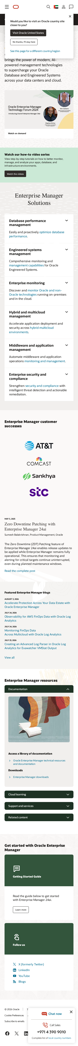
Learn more (20, 909)
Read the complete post (20, 571)
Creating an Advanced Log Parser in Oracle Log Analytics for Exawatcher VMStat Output (35, 646)
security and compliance (42, 386)
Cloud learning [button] (17, 794)
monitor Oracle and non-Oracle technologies (35, 292)
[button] (7, 7)
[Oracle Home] (16, 7)
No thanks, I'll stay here (24, 42)
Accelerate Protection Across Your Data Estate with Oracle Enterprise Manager (37, 605)
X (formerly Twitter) (31, 964)
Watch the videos (15, 173)
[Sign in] (63, 7)
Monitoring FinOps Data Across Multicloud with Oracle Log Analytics (33, 632)
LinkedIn (24, 970)
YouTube (24, 976)
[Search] (48, 7)
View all (10, 657)
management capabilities (26, 265)
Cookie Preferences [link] (14, 1015)
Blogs (22, 981)
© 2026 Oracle (12, 1009)
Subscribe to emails (14, 1021)
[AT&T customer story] (39, 445)
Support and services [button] (21, 806)
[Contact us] (71, 7)
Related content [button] (18, 817)
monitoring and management (44, 361)
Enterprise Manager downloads (31, 776)
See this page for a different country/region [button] (35, 51)
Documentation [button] (17, 689)
